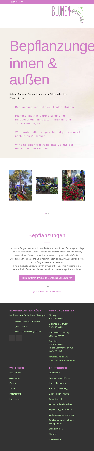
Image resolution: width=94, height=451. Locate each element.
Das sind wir (15, 372)
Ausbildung (14, 378)
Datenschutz (15, 393)
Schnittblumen (56, 428)
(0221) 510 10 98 (17, 2)
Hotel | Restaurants (58, 383)
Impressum (14, 399)
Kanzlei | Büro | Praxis (59, 378)
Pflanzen (53, 434)
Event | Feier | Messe (59, 393)
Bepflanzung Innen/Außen (61, 409)
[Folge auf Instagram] (19, 338)
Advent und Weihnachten (60, 404)
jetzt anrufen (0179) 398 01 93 (47, 291)
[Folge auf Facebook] (12, 338)
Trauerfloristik (55, 399)
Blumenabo (54, 372)
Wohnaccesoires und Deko (61, 415)
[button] (42, 209)
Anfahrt (12, 388)
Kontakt (13, 383)
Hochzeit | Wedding (58, 388)
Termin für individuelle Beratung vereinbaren (47, 277)
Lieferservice (55, 439)
